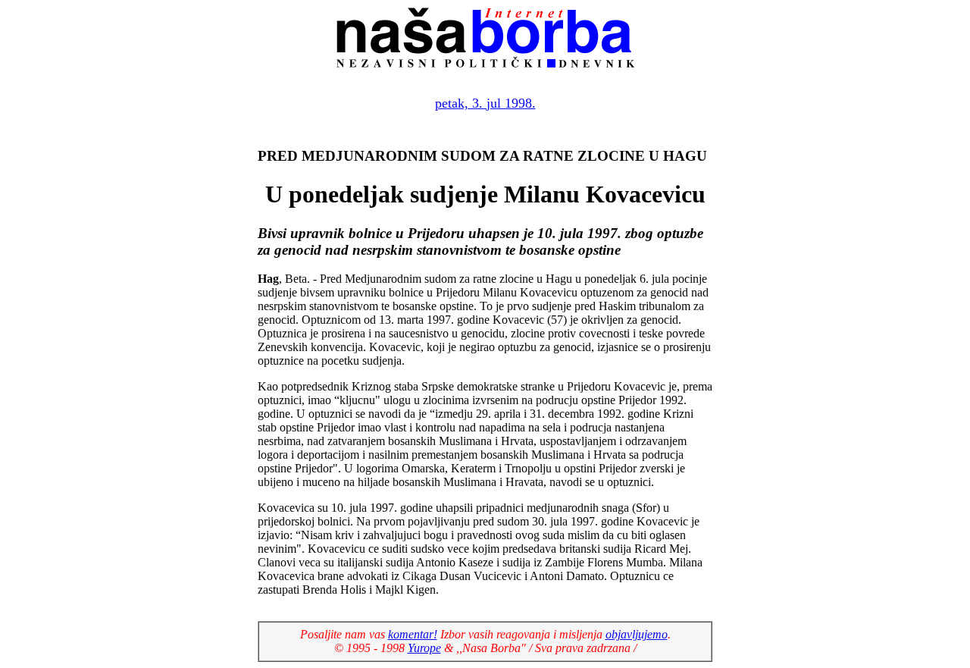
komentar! (412, 634)
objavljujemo (636, 634)
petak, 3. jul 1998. (485, 103)
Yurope (424, 647)
